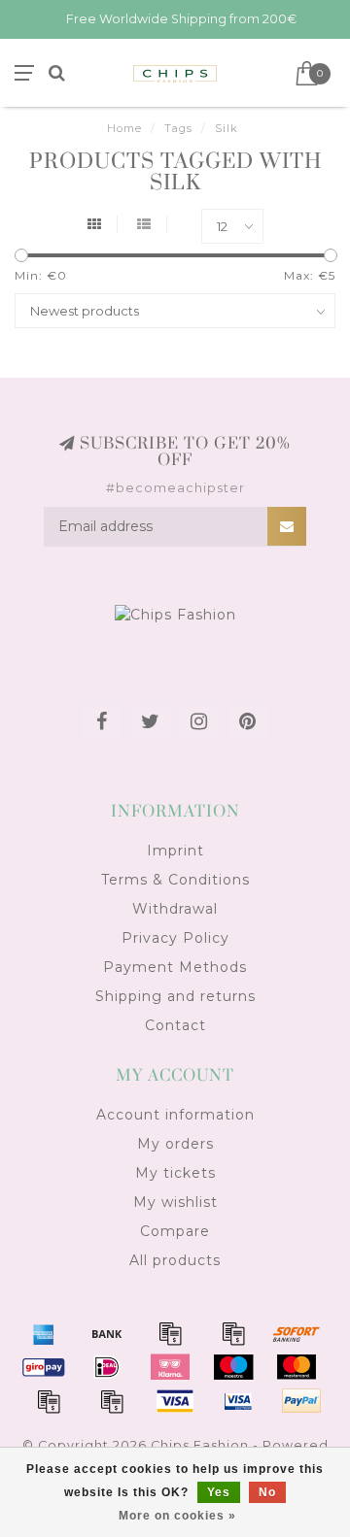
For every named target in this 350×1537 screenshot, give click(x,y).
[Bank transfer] (107, 1333)
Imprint (175, 850)
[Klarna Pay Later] (170, 1367)
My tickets (175, 1173)
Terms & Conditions (175, 879)
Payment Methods (175, 967)
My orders (175, 1144)
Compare (175, 1231)
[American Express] (43, 1333)
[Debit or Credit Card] (170, 1333)
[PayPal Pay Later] (112, 1401)
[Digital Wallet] (233, 1333)
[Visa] (175, 1401)
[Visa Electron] (238, 1401)
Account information (175, 1114)
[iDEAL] (107, 1367)
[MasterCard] (296, 1367)
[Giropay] (43, 1367)
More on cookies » (177, 1515)
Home (124, 128)
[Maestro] (233, 1367)
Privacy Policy (175, 938)
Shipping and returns (175, 996)
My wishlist (175, 1202)
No (267, 1492)
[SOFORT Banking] (296, 1333)
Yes (218, 1492)
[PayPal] (48, 1401)
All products (175, 1260)
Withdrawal (175, 909)
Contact (175, 1025)
